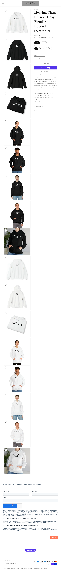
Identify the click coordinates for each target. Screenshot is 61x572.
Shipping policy (44, 568)
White (37, 42)
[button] (3, 3)
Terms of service (37, 568)
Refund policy (23, 568)
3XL (42, 52)
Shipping (42, 37)
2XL (36, 52)
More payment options (45, 71)
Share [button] (37, 110)
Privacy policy (29, 568)
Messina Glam (9, 568)
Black (43, 42)
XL (49, 48)
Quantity (36, 55)
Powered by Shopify (15, 568)
